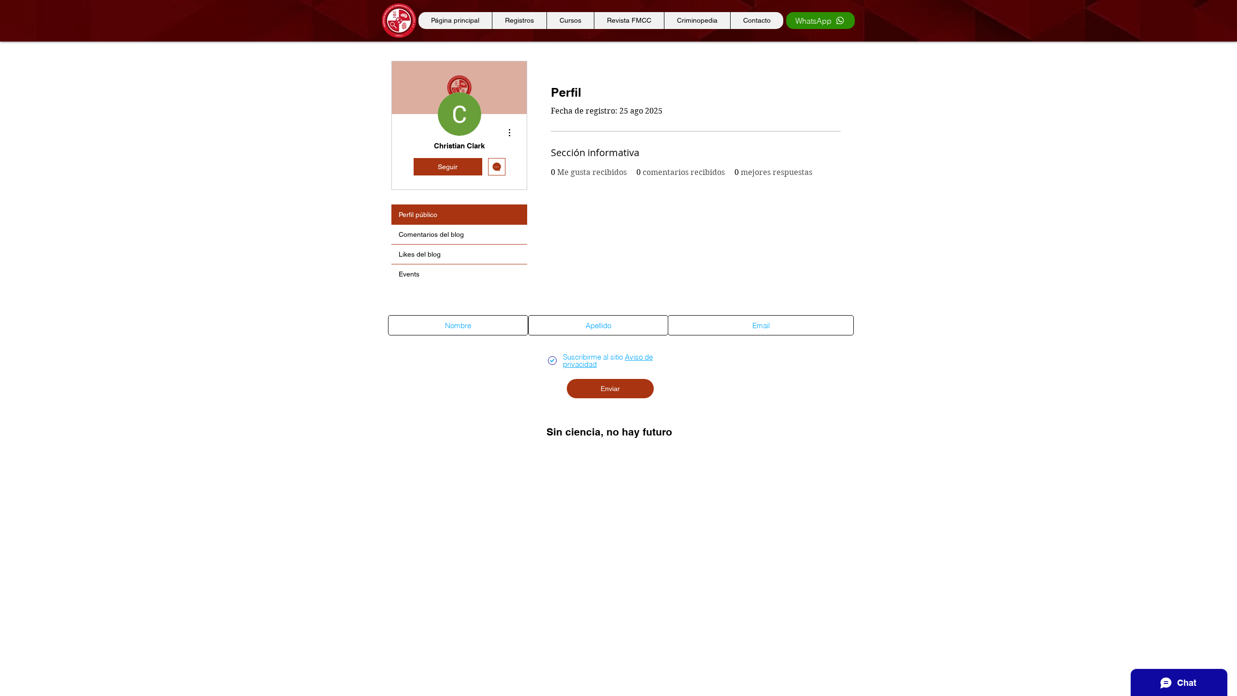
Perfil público (418, 214)
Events (409, 274)
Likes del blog (420, 254)
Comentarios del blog (431, 234)
